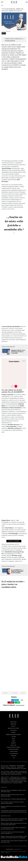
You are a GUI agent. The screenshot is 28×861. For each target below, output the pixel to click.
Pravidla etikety (12, 765)
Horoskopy (13, 755)
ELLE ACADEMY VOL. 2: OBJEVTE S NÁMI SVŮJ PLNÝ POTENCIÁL (17, 571)
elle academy (14, 693)
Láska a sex (13, 745)
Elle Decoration (14, 753)
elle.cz (4, 353)
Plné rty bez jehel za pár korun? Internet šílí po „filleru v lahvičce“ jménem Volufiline (12, 802)
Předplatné (13, 724)
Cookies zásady (14, 751)
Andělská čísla (20, 767)
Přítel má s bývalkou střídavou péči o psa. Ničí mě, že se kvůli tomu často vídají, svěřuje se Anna (14, 824)
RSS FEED (14, 736)
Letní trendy (23, 768)
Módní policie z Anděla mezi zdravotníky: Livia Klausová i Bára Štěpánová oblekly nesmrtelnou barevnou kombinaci (14, 819)
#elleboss (5, 693)
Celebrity (13, 743)
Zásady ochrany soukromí (13, 747)
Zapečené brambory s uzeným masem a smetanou (12, 781)
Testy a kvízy (13, 767)
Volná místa (13, 730)
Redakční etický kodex (13, 728)
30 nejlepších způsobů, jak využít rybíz (17, 779)
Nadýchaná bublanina (17, 782)
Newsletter (13, 721)
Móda (13, 738)
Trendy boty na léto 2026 (16, 774)
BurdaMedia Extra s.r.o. (17, 849)
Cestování (3, 768)
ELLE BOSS (23, 693)
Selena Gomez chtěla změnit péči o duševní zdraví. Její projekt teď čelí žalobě (12, 795)
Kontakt (13, 726)
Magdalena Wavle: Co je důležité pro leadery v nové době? (18, 352)
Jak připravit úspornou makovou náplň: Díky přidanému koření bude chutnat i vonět (14, 841)
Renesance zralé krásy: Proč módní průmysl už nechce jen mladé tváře (13, 807)
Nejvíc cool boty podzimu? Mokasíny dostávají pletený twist (13, 799)
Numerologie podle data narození (13, 768)
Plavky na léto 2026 (5, 774)
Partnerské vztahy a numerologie (14, 772)
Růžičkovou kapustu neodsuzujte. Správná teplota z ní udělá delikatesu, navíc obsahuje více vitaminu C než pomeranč (14, 837)
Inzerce (13, 732)
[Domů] (14, 716)
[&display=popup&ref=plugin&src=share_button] (3, 33)
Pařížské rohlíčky (4, 779)
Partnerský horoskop (5, 767)
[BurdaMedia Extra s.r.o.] (14, 857)
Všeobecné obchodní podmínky (13, 734)
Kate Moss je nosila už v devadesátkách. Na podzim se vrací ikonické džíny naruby (13, 791)
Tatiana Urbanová (6, 31)
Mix (14, 757)
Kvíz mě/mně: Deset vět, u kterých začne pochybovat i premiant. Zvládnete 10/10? (12, 832)
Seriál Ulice (24, 772)
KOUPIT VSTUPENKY (13, 541)
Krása (13, 740)
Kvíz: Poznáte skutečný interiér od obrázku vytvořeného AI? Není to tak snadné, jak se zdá (13, 828)
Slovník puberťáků (20, 765)
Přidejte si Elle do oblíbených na (14, 39)
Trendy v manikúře (14, 771)
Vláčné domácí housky (15, 777)
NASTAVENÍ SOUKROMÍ (13, 749)
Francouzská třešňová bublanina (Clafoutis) (17, 778)
